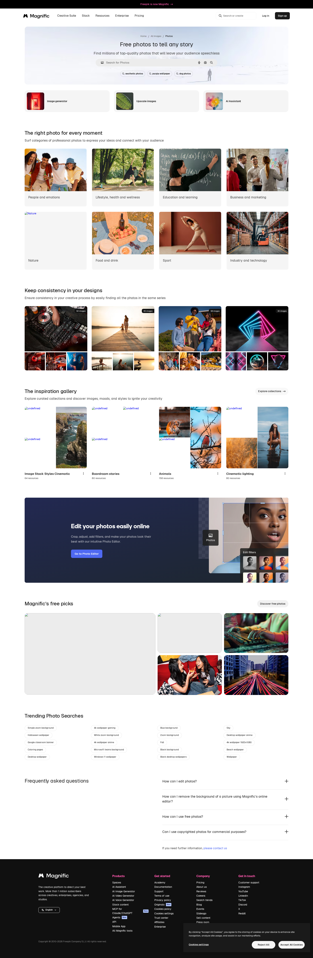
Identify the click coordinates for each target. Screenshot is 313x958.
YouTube (243, 891)
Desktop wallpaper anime (240, 735)
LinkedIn (243, 895)
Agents (119, 917)
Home (143, 36)
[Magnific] (53, 876)
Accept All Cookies (291, 944)
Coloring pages (35, 749)
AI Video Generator (123, 895)
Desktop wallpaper (37, 756)
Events (200, 909)
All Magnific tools (122, 930)
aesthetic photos (134, 73)
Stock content (120, 904)
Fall (162, 742)
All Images (156, 36)
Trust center (161, 917)
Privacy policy (162, 900)
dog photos (185, 73)
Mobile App (118, 926)
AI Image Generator (123, 891)
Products (118, 876)
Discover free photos (272, 603)
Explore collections (269, 391)
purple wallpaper (161, 73)
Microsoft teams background (109, 749)
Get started (162, 876)
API (114, 921)
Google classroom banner (41, 742)
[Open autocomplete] (101, 62)
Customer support (248, 882)
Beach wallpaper (235, 749)
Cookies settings (164, 913)
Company (203, 876)
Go (32, 687)
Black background (169, 749)
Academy (159, 882)
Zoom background (169, 735)
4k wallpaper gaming (104, 727)
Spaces (116, 882)
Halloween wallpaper (38, 735)
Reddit (242, 913)
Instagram (244, 886)
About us (201, 886)
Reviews (201, 891)
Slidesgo (201, 913)
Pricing (139, 16)
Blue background (169, 727)
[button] (49, 910)
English (49, 909)
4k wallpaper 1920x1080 (239, 742)
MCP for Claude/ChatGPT (130, 911)
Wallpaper (232, 756)
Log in (265, 15)
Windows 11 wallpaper (105, 756)
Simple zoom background (41, 727)
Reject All (263, 944)
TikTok (242, 900)
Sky (228, 727)
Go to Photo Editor (87, 553)
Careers (200, 895)
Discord (242, 904)
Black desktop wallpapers (173, 756)
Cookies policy (162, 909)
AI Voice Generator (123, 900)
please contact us (215, 848)
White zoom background (106, 735)
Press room (202, 922)
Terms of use (161, 895)
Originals (162, 904)
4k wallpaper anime (104, 742)
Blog (199, 904)
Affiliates (159, 922)
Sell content (203, 917)
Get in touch (246, 876)
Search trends (204, 900)
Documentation (163, 886)
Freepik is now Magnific (154, 4)
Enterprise (160, 926)
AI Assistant (119, 886)
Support (158, 891)
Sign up (282, 15)
